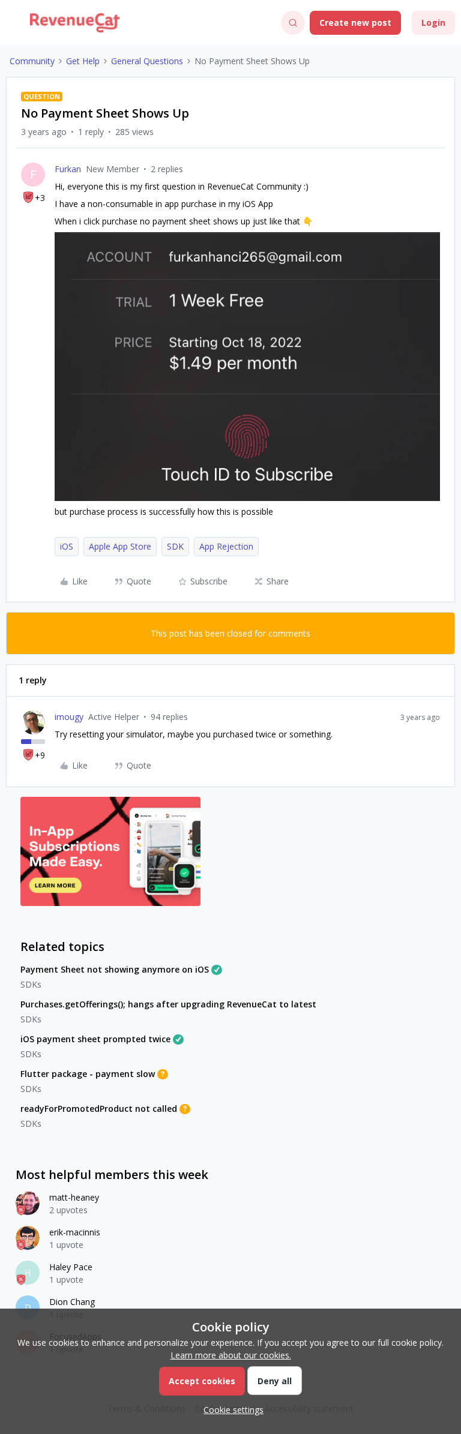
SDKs (30, 984)
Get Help (83, 61)
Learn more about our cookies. (230, 1355)
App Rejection (226, 546)
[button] (13, 25)
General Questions (147, 61)
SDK (175, 546)
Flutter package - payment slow (87, 1073)
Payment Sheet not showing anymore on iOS (114, 969)
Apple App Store (120, 546)
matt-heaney (74, 1197)
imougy (69, 716)
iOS (66, 546)
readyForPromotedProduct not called (98, 1108)
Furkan (68, 169)
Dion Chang (72, 1301)
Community (32, 61)
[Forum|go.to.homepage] (74, 22)
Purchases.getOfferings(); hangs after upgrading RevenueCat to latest (168, 1004)
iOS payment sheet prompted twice (95, 1039)
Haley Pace (70, 1267)
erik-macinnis (74, 1232)
